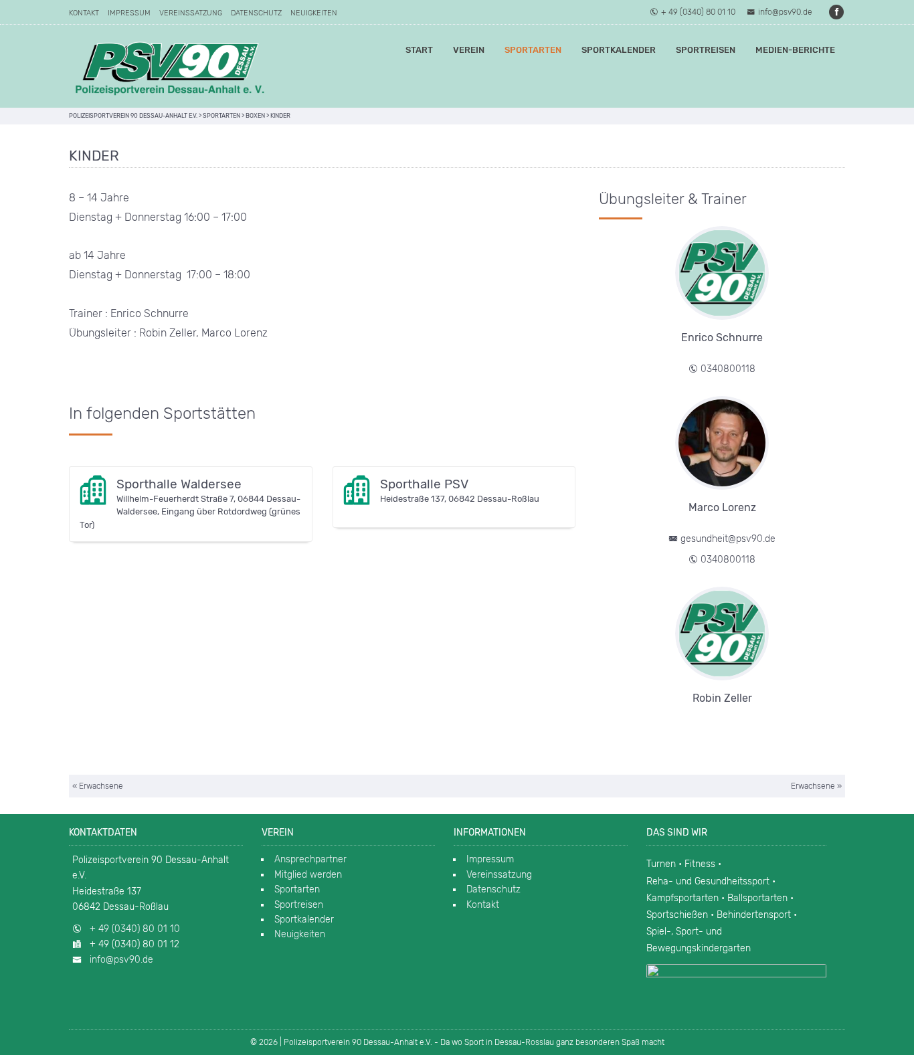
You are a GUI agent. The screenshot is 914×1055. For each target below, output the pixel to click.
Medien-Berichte (795, 50)
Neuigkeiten (313, 13)
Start (419, 50)
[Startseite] (169, 66)
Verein (468, 50)
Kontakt (84, 13)
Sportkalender (618, 50)
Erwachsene (101, 786)
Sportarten (533, 50)
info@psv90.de (785, 12)
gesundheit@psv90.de (727, 539)
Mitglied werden (308, 874)
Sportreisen (705, 50)
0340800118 (728, 369)
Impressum (129, 13)
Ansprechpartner (310, 859)
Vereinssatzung (190, 13)
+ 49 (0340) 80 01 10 (698, 12)
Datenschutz (256, 13)
